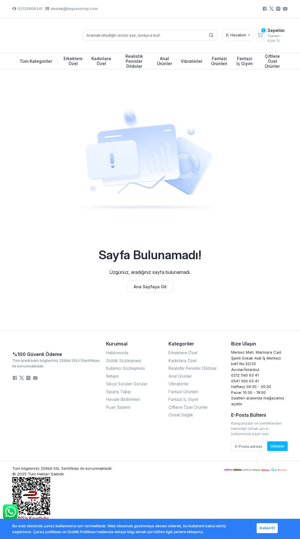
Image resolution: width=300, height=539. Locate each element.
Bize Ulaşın (243, 344)
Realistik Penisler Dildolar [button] (134, 61)
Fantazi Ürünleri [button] (219, 61)
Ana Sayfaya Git (150, 286)
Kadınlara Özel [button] (101, 61)
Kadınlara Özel (182, 360)
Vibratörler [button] (191, 61)
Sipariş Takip (118, 391)
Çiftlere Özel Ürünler (188, 407)
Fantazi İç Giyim (183, 399)
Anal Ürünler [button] (164, 61)
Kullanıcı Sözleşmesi (125, 368)
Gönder (277, 446)
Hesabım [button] (238, 35)
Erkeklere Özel (182, 352)
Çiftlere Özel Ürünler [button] (272, 61)
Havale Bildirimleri (123, 399)
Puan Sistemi (118, 407)
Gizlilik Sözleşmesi (123, 360)
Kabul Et (267, 528)
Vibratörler (178, 383)
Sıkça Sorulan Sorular (126, 383)
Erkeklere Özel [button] (73, 61)
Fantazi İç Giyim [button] (244, 61)
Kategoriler (181, 344)
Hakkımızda (117, 352)
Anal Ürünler (180, 376)
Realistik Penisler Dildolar (192, 368)
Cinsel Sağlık (180, 414)
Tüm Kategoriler (39, 61)
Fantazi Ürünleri (183, 391)
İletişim (112, 376)
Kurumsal (116, 344)
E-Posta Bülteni (248, 415)
